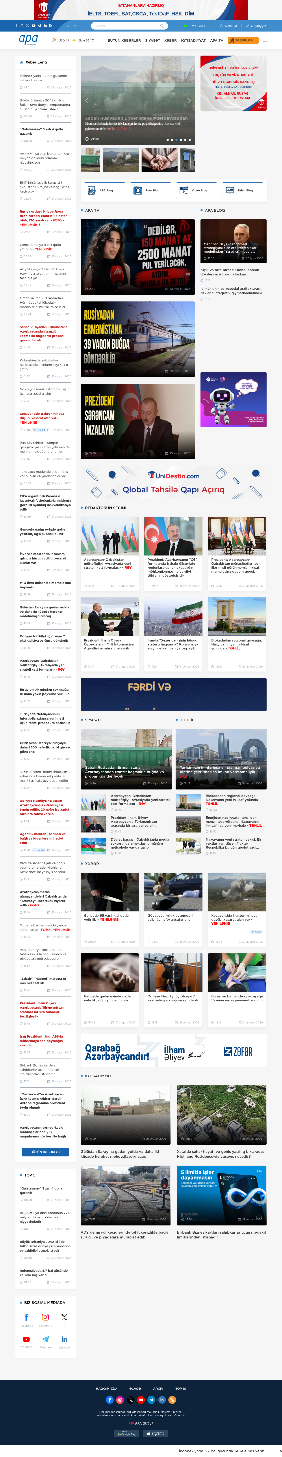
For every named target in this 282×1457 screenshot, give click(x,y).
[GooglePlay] (126, 1434)
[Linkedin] (45, 26)
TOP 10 (180, 1388)
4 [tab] (181, 140)
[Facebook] (16, 26)
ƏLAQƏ (135, 1388)
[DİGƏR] (263, 40)
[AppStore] (155, 1434)
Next (189, 100)
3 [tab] (176, 140)
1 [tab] (168, 140)
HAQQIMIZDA (106, 1388)
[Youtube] (33, 26)
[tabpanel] (138, 100)
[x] (131, 1400)
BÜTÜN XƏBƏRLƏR (124, 40)
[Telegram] (39, 26)
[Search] (162, 26)
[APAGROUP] (141, 1423)
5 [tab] (185, 140)
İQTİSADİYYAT (193, 40)
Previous (86, 100)
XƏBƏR (170, 40)
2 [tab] (172, 140)
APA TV (216, 40)
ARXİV (158, 1388)
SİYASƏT (152, 40)
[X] (27, 26)
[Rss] (50, 26)
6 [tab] (190, 140)
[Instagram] (21, 26)
